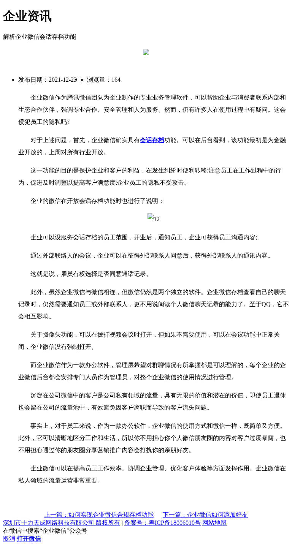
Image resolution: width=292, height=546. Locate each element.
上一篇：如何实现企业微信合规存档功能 (99, 514)
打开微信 (29, 538)
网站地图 (214, 522)
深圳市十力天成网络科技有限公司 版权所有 (61, 522)
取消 (9, 538)
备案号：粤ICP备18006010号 (162, 522)
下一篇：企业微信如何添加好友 (205, 514)
